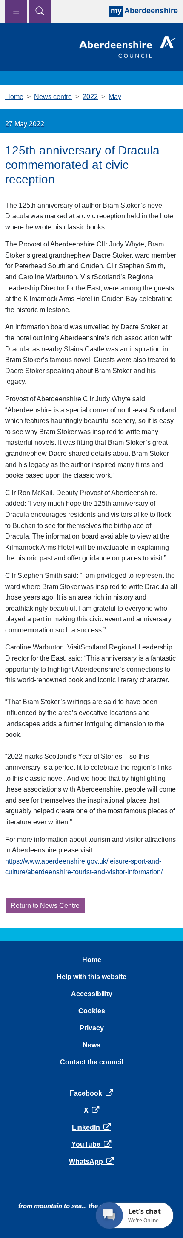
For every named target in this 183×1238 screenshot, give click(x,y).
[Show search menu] (40, 11)
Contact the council (91, 1062)
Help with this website (91, 976)
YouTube (91, 1144)
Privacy (92, 1028)
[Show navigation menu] (16, 11)
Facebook (91, 1093)
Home (14, 96)
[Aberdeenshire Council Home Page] (127, 46)
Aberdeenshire (144, 10)
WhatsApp (91, 1161)
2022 (90, 96)
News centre (53, 96)
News (91, 1045)
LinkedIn (91, 1127)
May (115, 96)
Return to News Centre (45, 905)
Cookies (91, 1011)
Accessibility (91, 993)
